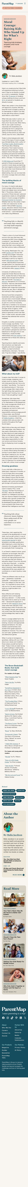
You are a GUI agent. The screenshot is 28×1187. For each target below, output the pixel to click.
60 (6, 100)
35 (3, 100)
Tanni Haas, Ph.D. (9, 965)
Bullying (17, 800)
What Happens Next (11, 677)
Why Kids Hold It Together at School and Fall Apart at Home (14, 988)
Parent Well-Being (8, 790)
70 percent (12, 96)
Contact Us (6, 1033)
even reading (17, 335)
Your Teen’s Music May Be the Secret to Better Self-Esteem (13, 912)
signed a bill (10, 253)
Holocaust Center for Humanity (12, 200)
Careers (5, 1030)
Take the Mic (9, 766)
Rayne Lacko (8, 916)
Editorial (18, 1032)
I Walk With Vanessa (11, 744)
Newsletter (6, 1053)
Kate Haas (7, 941)
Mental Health (7, 800)
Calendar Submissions (19, 1039)
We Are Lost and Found (12, 775)
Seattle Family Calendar (13, 8)
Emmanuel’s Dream (11, 734)
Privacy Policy (20, 1047)
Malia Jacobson (17, 76)
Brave (7, 731)
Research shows (17, 603)
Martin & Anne (9, 714)
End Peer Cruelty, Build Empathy (12, 144)
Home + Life (7, 866)
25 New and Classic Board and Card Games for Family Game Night (14, 870)
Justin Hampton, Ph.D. (10, 991)
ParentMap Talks (6, 1057)
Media (17, 1035)
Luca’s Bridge (9, 709)
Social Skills (19, 797)
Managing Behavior (10, 19)
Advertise (18, 1030)
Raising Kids (20, 790)
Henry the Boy (9, 682)
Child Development (10, 908)
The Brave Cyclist (11, 723)
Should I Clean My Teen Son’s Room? (12, 938)
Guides (4, 1050)
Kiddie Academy (9, 418)
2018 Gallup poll (8, 161)
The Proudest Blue (11, 701)
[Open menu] (25, 3)
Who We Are (6, 1028)
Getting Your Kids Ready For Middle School (14, 962)
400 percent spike (12, 260)
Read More (17, 875)
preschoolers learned (8, 540)
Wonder (7, 757)
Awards (4, 1036)
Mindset (5, 490)
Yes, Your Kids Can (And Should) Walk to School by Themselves (12, 860)
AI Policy (18, 1050)
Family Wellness (8, 797)
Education (7, 856)
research (17, 268)
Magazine (5, 1047)
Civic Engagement (8, 804)
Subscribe (20, 3)
